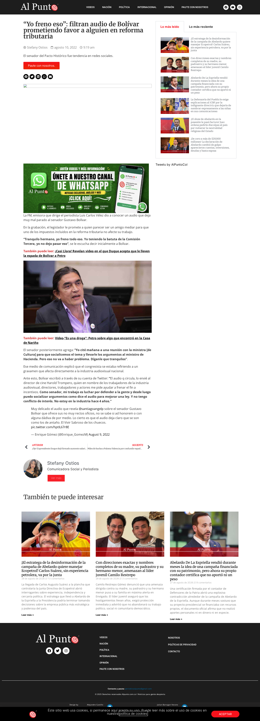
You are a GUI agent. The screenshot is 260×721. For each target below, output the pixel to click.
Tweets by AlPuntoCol (171, 164)
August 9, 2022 (99, 434)
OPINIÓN (169, 7)
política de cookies (133, 713)
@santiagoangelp (91, 409)
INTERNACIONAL (146, 7)
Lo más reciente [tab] (201, 27)
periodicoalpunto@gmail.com (138, 688)
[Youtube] (232, 7)
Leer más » (28, 614)
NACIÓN (106, 7)
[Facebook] (226, 7)
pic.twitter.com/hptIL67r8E (50, 427)
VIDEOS (90, 7)
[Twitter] (57, 650)
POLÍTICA (124, 7)
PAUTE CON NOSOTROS (195, 7)
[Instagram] (239, 7)
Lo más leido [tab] (169, 27)
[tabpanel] (196, 95)
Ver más (56, 478)
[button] (26, 76)
